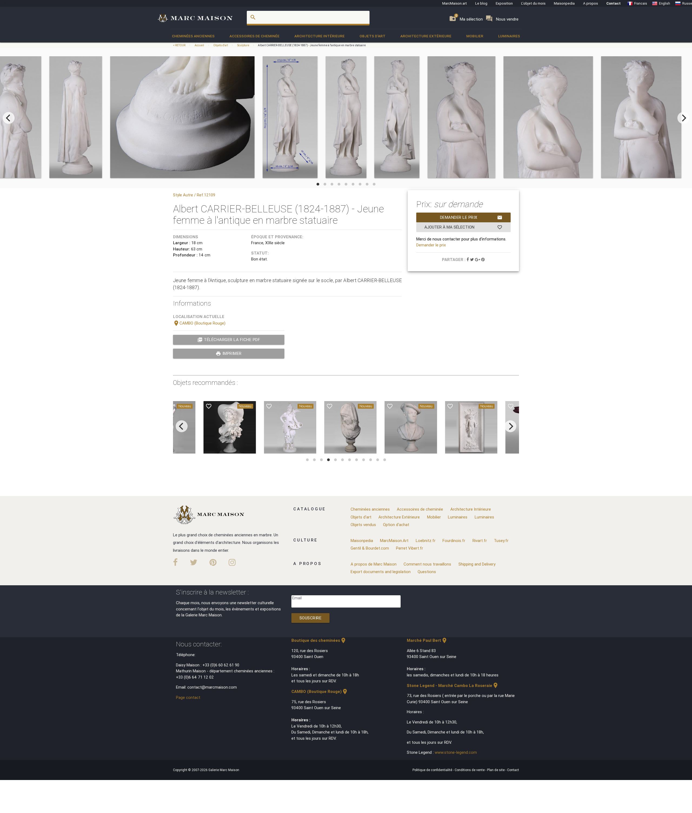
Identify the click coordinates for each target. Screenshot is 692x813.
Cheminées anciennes (193, 36)
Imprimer (229, 353)
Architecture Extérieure (425, 36)
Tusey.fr (501, 540)
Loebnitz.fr (425, 540)
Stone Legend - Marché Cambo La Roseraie (453, 685)
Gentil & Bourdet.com (370, 548)
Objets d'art (372, 36)
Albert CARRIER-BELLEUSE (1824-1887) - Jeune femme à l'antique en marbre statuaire (312, 45)
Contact (613, 3)
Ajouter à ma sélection (463, 227)
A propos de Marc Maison (374, 564)
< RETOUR (179, 45)
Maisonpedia (564, 3)
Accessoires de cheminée (254, 36)
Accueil (199, 45)
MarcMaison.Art (394, 540)
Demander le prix (471, 217)
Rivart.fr (480, 540)
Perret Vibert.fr (409, 548)
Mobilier (474, 36)
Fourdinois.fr (454, 540)
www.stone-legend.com (456, 752)
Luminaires (509, 36)
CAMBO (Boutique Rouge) (199, 323)
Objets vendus (363, 524)
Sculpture (243, 45)
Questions (427, 571)
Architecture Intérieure (319, 36)
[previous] (9, 118)
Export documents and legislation (381, 571)
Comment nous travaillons (427, 564)
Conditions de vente (470, 770)
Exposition (504, 3)
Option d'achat (396, 524)
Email (297, 597)
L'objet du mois (533, 3)
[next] (683, 118)
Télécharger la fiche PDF (228, 339)
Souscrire (311, 617)
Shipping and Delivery (476, 564)
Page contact (188, 697)
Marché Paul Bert (427, 640)
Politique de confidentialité (432, 770)
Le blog (481, 3)
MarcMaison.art (454, 3)
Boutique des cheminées (319, 640)
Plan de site (496, 770)
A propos (590, 3)
